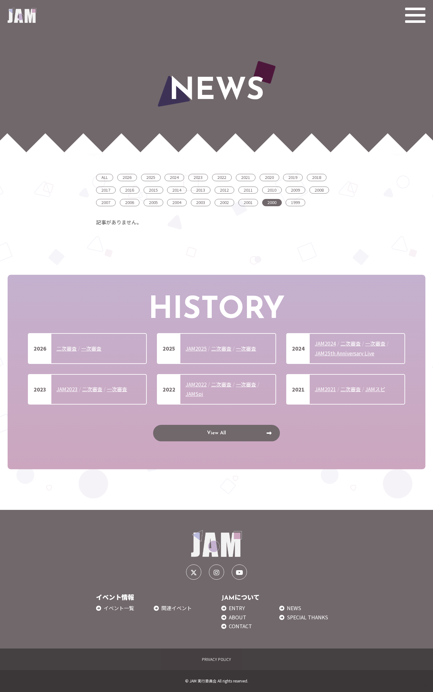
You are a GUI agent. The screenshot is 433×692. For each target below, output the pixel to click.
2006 (129, 202)
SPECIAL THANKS (307, 617)
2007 (105, 202)
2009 (295, 190)
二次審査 (66, 348)
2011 (248, 190)
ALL (104, 177)
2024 (174, 177)
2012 (224, 190)
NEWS (294, 608)
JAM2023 (67, 389)
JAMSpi (194, 394)
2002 (224, 202)
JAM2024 (325, 343)
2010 (272, 190)
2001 (248, 202)
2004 (176, 202)
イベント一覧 (119, 608)
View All (216, 433)
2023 (198, 177)
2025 (150, 177)
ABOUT (237, 617)
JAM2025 (196, 348)
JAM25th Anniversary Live (344, 353)
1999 (295, 202)
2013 (200, 190)
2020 (269, 177)
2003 (200, 202)
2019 (292, 177)
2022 (221, 177)
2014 (176, 190)
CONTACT (240, 626)
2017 (105, 190)
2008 (319, 190)
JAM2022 (196, 384)
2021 (245, 177)
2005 (153, 202)
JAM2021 (325, 389)
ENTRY (237, 608)
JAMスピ (375, 389)
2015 (153, 190)
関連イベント (176, 608)
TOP (424, 684)
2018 (316, 177)
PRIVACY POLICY (216, 659)
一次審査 (91, 348)
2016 (129, 190)
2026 (127, 177)
